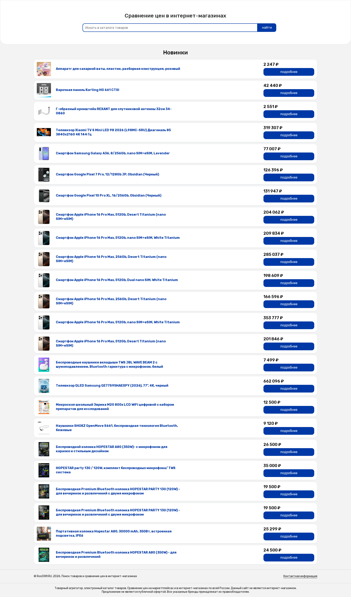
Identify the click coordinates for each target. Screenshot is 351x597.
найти (267, 27)
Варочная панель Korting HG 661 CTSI (87, 90)
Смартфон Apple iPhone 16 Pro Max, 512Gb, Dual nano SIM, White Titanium (117, 280)
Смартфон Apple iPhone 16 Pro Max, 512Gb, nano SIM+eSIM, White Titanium (118, 238)
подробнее (288, 72)
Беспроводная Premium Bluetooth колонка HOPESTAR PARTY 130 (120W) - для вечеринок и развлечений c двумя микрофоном (118, 491)
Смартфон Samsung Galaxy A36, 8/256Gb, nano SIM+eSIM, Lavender (113, 153)
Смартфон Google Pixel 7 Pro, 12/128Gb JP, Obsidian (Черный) (107, 174)
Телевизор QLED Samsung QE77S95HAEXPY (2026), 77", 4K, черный (112, 385)
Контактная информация (300, 576)
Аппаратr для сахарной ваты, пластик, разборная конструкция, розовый (118, 69)
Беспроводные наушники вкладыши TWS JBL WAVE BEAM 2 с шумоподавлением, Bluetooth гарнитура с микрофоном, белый (109, 364)
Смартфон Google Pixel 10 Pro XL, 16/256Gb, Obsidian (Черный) (108, 195)
